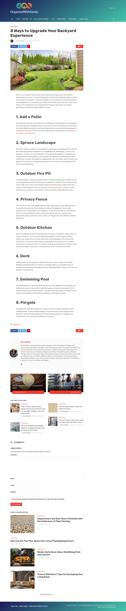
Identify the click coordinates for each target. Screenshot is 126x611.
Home (18, 19)
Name (12, 478)
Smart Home (83, 19)
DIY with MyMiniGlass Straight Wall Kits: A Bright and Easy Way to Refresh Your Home (33, 428)
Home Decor (14, 26)
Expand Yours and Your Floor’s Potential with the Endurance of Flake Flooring (60, 519)
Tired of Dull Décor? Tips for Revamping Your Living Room (60, 575)
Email (12, 485)
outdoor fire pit (57, 187)
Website (13, 492)
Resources (72, 19)
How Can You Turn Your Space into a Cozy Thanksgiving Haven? (42, 541)
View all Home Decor (46, 594)
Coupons (25, 19)
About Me (14, 606)
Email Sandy (23, 606)
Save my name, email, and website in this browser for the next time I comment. (38, 499)
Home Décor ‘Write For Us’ (38, 606)
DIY (31, 19)
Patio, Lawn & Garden (41, 19)
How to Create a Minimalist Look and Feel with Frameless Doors (71, 421)
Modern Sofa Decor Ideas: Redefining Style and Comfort (58, 553)
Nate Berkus (20, 41)
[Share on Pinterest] (28, 46)
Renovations (61, 19)
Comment (13, 455)
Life (52, 19)
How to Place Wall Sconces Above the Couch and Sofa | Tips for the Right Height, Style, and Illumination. (33, 410)
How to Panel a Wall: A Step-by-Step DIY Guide (71, 408)
